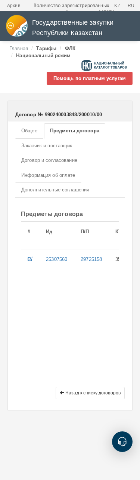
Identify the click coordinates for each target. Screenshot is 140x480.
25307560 (56, 259)
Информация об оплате (48, 175)
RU (131, 5)
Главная (18, 48)
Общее (29, 130)
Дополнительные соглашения (55, 190)
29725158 (91, 259)
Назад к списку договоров (92, 393)
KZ (117, 5)
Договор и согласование (49, 160)
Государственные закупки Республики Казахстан (72, 28)
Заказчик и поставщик (46, 145)
